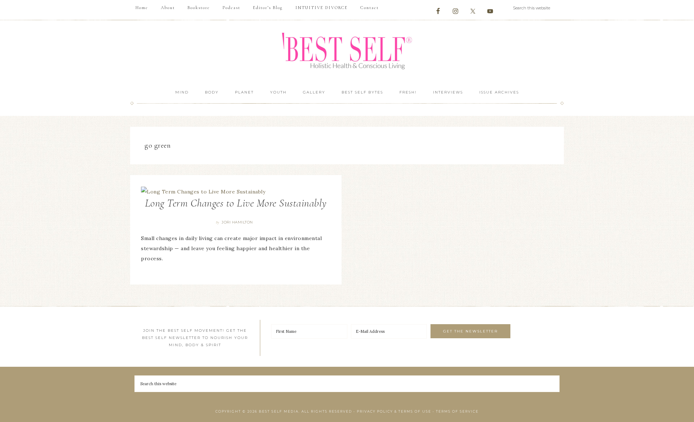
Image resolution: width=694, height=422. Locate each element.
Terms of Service (457, 411)
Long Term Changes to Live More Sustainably (236, 203)
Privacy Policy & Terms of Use (394, 411)
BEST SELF (347, 51)
